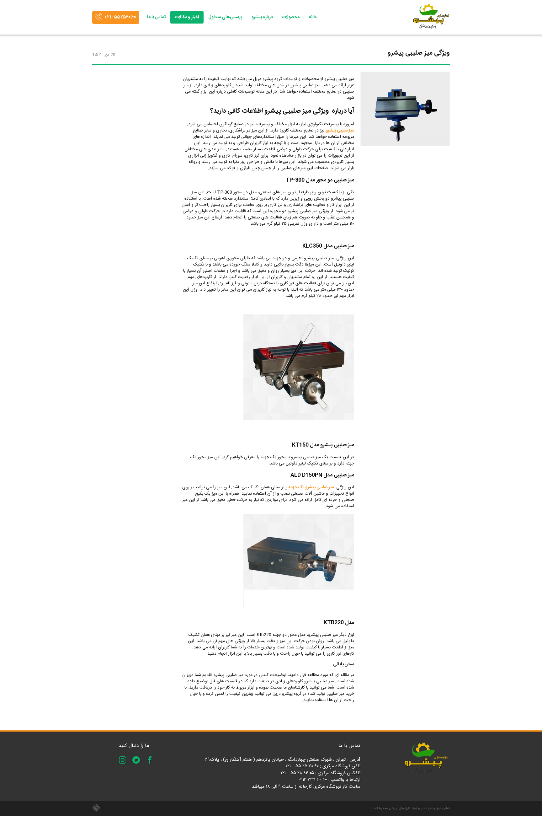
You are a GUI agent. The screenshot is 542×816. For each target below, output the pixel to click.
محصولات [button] (291, 17)
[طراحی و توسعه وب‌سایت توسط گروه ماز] (181, 808)
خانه (312, 17)
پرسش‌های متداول (225, 17)
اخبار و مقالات (187, 17)
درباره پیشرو (262, 17)
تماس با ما (156, 17)
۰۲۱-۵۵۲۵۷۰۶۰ (120, 17)
